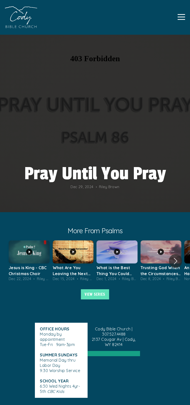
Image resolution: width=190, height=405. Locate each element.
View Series (95, 294)
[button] (175, 261)
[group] (29, 261)
